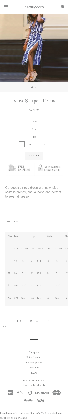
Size (34, 136)
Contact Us (34, 367)
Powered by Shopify (34, 384)
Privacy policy (34, 362)
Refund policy (34, 357)
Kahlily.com (34, 7)
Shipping (34, 352)
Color (34, 121)
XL (45, 144)
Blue (34, 129)
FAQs (34, 372)
